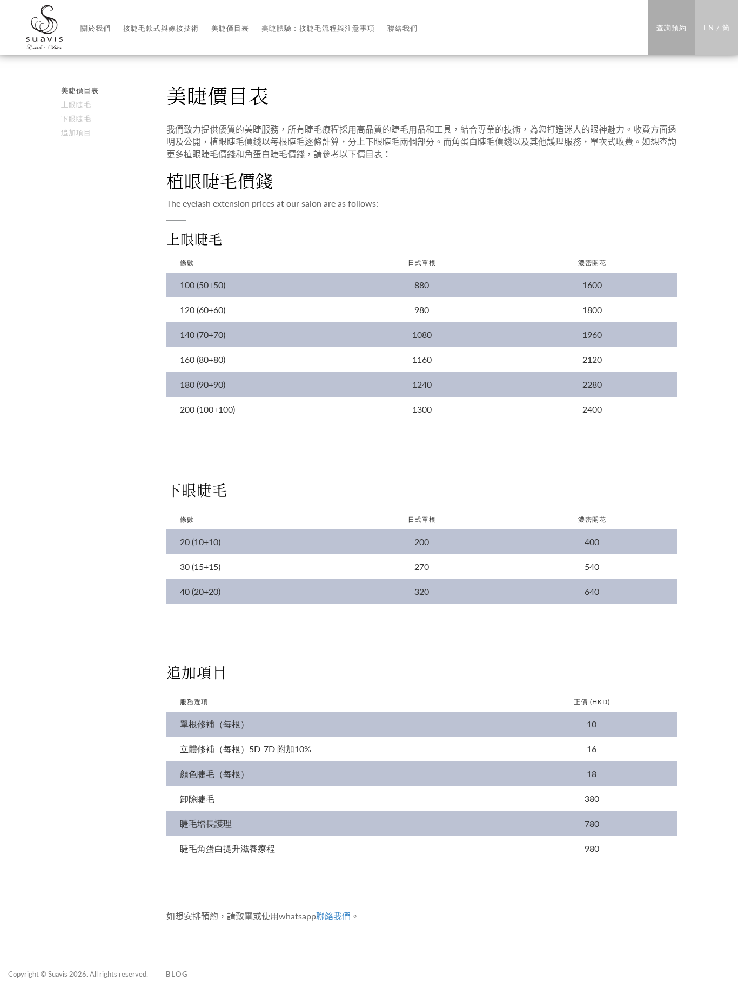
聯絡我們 (333, 916)
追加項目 (76, 132)
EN (708, 27)
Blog (176, 974)
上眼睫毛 (76, 104)
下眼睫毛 (76, 118)
